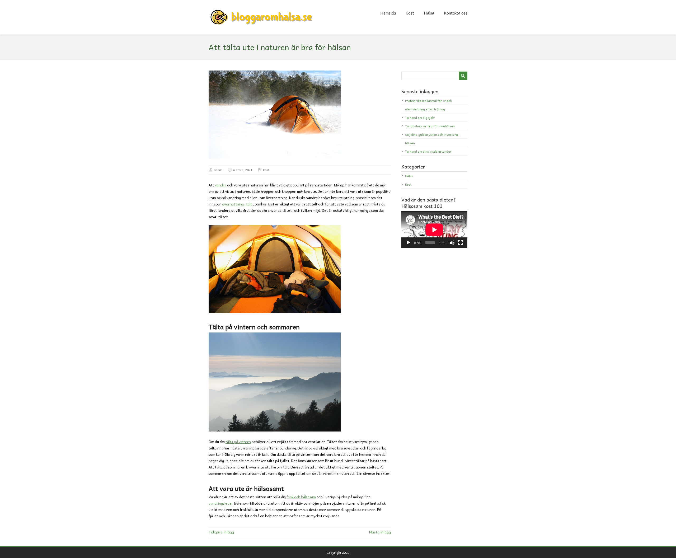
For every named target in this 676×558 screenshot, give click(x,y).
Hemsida (388, 13)
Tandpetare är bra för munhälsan (430, 126)
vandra (220, 185)
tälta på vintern (238, 441)
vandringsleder (221, 503)
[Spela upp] (408, 242)
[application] (434, 229)
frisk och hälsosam (301, 497)
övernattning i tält (237, 204)
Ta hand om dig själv (420, 117)
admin (218, 169)
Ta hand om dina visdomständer (428, 151)
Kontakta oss (455, 13)
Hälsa (429, 13)
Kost (410, 13)
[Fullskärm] (460, 242)
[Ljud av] (452, 242)
